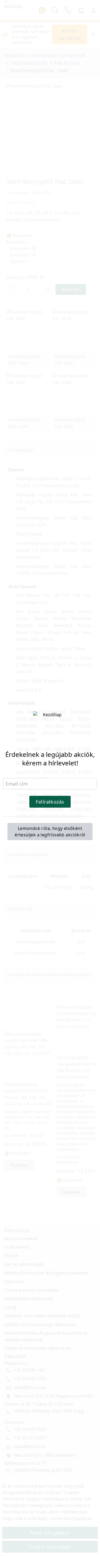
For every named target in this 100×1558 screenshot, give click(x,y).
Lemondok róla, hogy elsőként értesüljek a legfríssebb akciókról (50, 831)
